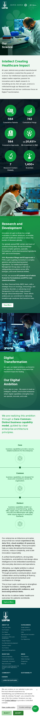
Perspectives (24, 661)
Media (23, 654)
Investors (5, 654)
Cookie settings (25, 707)
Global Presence (6, 640)
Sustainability (26, 673)
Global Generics (25, 627)
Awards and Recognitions (8, 650)
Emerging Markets (26, 630)
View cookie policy (8, 707)
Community (6, 673)
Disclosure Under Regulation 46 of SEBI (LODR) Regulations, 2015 (10, 667)
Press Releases (24, 656)
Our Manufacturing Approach (10, 643)
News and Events (6, 663)
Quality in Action (6, 645)
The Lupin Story (6, 627)
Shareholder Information (8, 661)
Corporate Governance (8, 659)
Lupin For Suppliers (10, 680)
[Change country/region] (25, 5)
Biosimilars (24, 637)
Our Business (26, 625)
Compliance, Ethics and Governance (8, 637)
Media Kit (23, 663)
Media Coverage (25, 659)
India (22, 632)
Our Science (5, 648)
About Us (5, 625)
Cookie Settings (10, 700)
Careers (5, 677)
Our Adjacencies (25, 639)
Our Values (5, 632)
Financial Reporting (7, 656)
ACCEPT (18, 713)
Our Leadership (6, 634)
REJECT (7, 713)
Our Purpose (5, 630)
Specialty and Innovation (27, 634)
